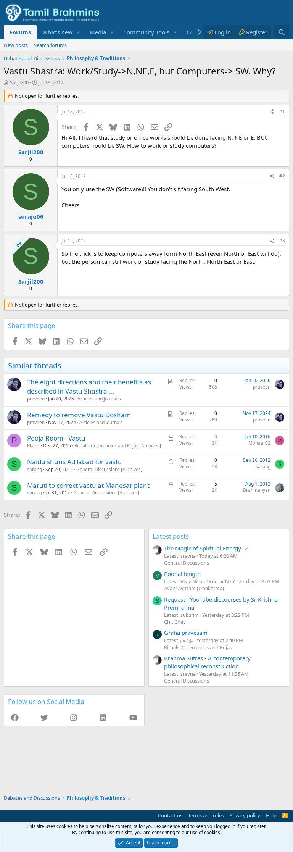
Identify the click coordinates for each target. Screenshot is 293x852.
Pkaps (33, 445)
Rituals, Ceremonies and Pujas (198, 647)
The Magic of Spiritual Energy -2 (206, 548)
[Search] (281, 32)
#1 (282, 111)
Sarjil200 (19, 82)
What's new (57, 32)
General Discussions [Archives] (109, 469)
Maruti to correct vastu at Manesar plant (88, 485)
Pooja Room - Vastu (56, 438)
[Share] (272, 112)
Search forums (50, 45)
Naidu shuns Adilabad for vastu (74, 461)
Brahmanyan (256, 490)
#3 (282, 240)
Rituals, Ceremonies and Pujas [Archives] (117, 445)
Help (271, 815)
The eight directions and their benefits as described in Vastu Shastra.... (89, 386)
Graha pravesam (186, 632)
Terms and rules (206, 815)
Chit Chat (174, 621)
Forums (20, 32)
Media (98, 32)
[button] (78, 32)
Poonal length (182, 574)
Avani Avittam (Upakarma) (194, 588)
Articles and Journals (99, 398)
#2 (282, 176)
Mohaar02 (259, 443)
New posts (16, 45)
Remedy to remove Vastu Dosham (79, 414)
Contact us (170, 815)
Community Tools (146, 32)
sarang (34, 469)
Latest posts (171, 536)
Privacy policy (244, 815)
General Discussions (186, 562)
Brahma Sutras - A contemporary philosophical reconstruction (207, 662)
